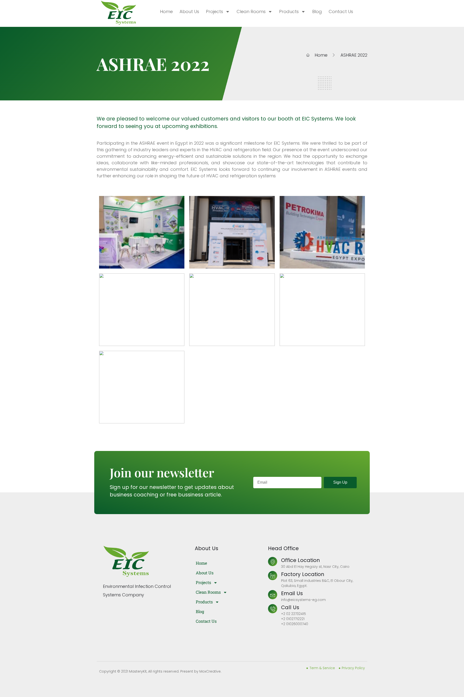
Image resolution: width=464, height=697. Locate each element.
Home (166, 11)
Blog (317, 11)
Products (289, 11)
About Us (189, 11)
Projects (214, 11)
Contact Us (341, 11)
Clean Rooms (251, 11)
